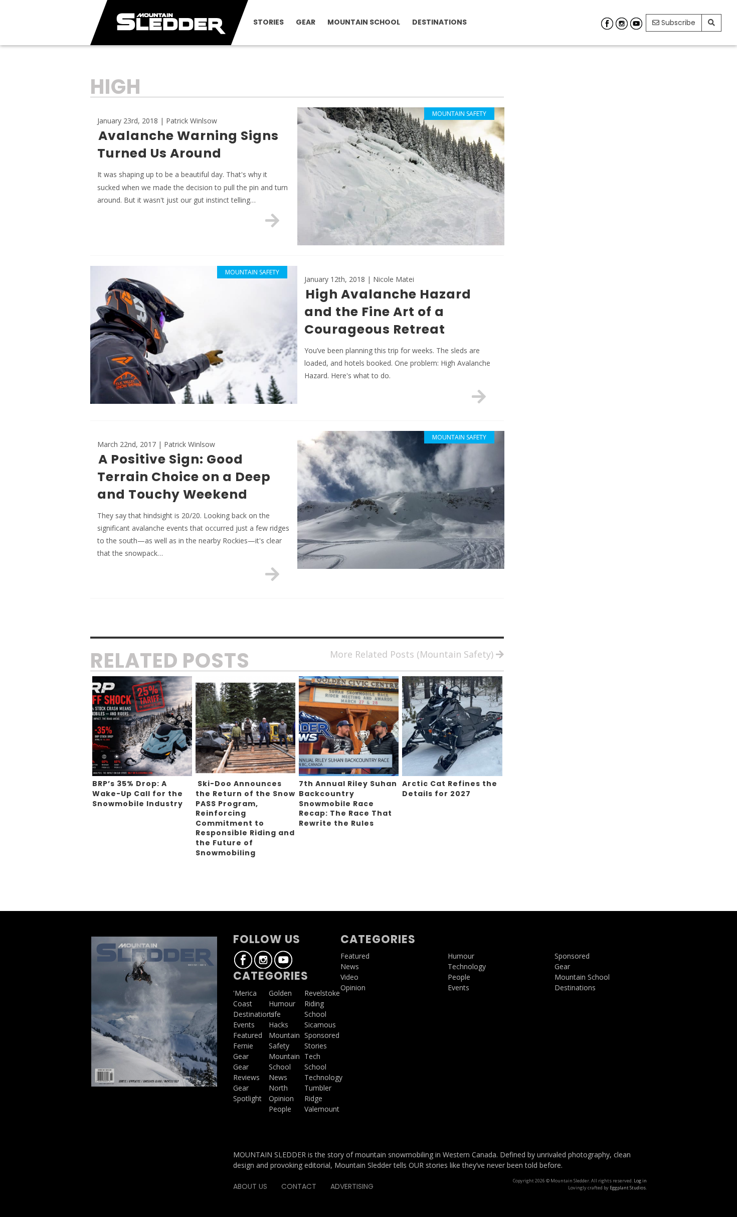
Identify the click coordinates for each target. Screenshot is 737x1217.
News (278, 1077)
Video (349, 977)
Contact (298, 1186)
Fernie (243, 1045)
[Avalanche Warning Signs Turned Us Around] (272, 220)
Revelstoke (322, 993)
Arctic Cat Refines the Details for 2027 (449, 789)
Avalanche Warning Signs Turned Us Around (188, 144)
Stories (268, 22)
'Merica (245, 993)
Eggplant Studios (628, 1187)
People (280, 1109)
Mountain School (363, 22)
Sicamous (320, 1024)
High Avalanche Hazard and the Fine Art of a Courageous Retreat (387, 311)
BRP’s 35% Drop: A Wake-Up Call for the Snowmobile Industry (137, 793)
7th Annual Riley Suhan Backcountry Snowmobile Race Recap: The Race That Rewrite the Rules (348, 803)
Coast (242, 1003)
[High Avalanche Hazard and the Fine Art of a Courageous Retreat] (479, 396)
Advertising (352, 1186)
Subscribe (677, 23)
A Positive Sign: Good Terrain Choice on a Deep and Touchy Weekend (184, 476)
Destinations (439, 22)
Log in (640, 1180)
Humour (282, 1003)
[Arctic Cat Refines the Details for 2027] (452, 726)
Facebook (607, 24)
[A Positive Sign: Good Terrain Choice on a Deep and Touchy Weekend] (272, 574)
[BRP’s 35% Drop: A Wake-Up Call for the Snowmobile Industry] (142, 726)
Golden (280, 993)
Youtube (636, 24)
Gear (305, 22)
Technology (323, 1077)
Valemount (321, 1109)
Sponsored (321, 1035)
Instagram (622, 24)
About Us (250, 1186)
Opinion (281, 1098)
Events (244, 1024)
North (278, 1088)
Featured (247, 1035)
